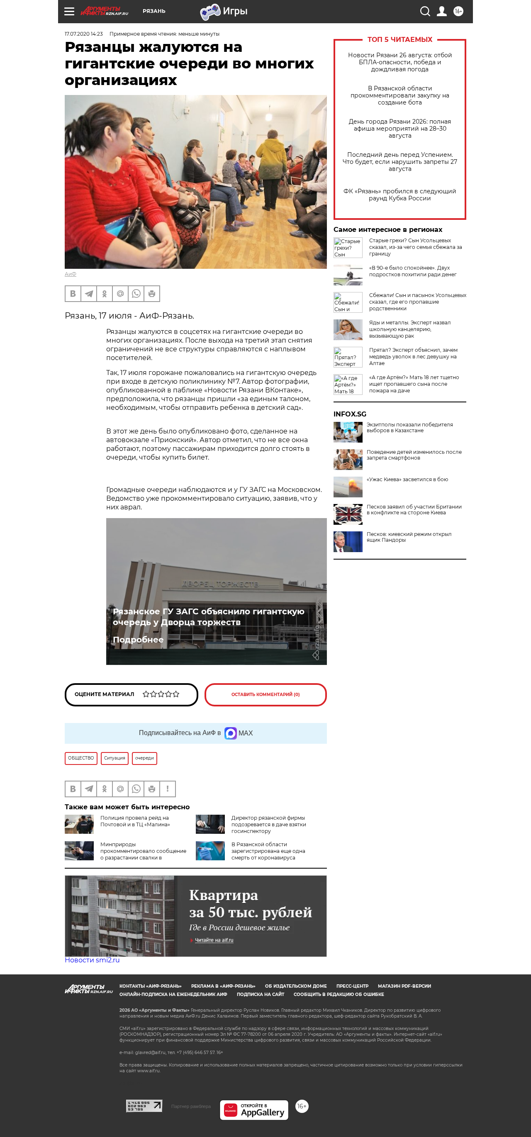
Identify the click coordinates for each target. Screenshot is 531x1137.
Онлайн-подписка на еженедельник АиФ (173, 994)
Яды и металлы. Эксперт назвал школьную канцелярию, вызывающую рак (410, 329)
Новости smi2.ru (92, 960)
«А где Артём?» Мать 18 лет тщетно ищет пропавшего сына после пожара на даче (414, 384)
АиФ (70, 274)
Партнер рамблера (191, 1106)
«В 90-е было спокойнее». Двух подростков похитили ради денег (413, 271)
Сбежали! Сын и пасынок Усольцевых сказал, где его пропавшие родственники (417, 302)
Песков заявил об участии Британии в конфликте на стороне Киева (414, 510)
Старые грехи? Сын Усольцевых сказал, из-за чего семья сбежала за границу (415, 247)
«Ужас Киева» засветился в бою (407, 479)
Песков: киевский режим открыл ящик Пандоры (409, 537)
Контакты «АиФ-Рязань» (150, 986)
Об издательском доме (296, 986)
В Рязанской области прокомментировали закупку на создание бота (400, 95)
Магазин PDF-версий (404, 986)
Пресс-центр (352, 986)
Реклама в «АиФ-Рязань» (223, 986)
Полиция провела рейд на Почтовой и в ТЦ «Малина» (135, 821)
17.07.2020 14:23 (84, 34)
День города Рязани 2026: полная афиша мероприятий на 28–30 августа (400, 128)
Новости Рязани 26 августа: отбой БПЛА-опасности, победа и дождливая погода (400, 62)
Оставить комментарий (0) (265, 694)
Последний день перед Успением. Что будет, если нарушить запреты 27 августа (400, 162)
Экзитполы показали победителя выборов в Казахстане (410, 427)
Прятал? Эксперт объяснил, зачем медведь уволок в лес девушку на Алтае (413, 356)
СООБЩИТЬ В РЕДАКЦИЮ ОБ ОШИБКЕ (339, 994)
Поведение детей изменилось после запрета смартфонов (414, 455)
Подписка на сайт (260, 994)
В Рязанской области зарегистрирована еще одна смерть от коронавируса (268, 851)
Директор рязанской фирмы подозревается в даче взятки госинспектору (268, 824)
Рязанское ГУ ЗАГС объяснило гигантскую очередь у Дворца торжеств (208, 616)
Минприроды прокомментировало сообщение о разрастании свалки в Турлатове (125, 854)
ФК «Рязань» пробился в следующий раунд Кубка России (399, 195)
